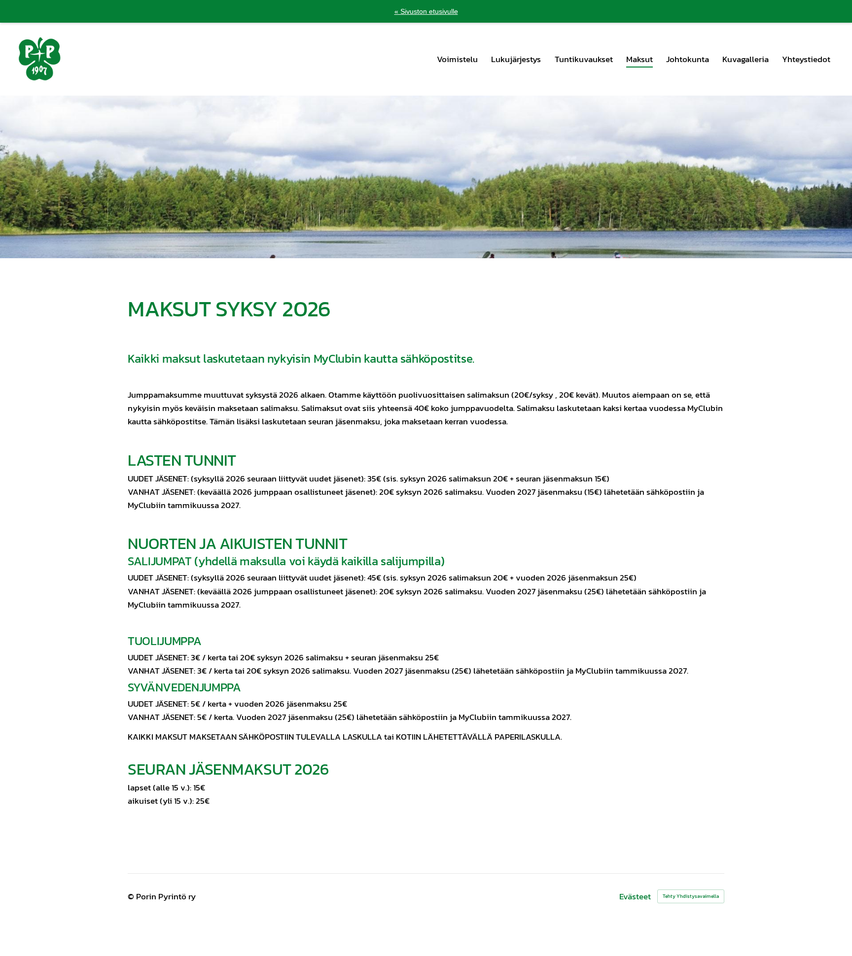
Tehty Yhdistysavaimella (691, 896)
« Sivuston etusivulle (426, 11)
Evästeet (635, 896)
